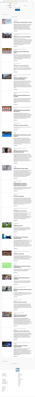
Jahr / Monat (9, 5)
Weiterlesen (15, 46)
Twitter (19, 384)
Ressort (10, 3)
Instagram (19, 381)
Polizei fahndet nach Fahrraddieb (21, 168)
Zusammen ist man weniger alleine (21, 65)
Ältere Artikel (5, 14)
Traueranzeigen (4, 381)
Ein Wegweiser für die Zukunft (20, 211)
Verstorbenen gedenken (19, 196)
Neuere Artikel (14, 363)
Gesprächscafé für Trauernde (20, 302)
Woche (10, 7)
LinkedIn (19, 383)
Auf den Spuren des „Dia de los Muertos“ (22, 36)
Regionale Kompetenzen (5, 382)
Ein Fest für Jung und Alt (19, 253)
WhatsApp (19, 382)
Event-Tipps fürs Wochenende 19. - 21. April (23, 22)
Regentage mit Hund (18, 225)
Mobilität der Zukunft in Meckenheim (21, 331)
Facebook (19, 380)
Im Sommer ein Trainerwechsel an (21, 125)
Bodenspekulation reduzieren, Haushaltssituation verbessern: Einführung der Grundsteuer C (20, 184)
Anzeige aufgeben (4, 383)
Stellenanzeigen (4, 380)
